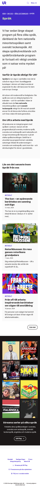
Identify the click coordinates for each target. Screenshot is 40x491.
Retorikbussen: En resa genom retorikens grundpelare (18, 252)
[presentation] (20, 183)
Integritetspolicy (15, 461)
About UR (27, 461)
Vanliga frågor (20, 459)
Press (30, 459)
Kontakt (10, 459)
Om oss (10, 14)
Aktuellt (8, 195)
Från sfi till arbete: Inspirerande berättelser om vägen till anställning (19, 302)
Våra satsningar (21, 14)
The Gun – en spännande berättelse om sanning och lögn (18, 201)
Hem (4, 14)
